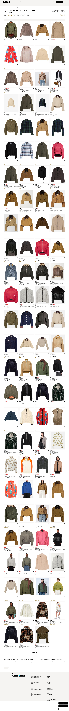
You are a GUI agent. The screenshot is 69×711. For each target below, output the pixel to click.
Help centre (48, 676)
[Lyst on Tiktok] (14, 673)
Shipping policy (49, 678)
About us (48, 677)
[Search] (20, 1)
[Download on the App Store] (15, 676)
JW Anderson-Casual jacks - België (36, 694)
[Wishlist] (53, 2)
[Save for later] (18, 40)
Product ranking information (51, 690)
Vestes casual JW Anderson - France (36, 689)
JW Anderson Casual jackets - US (36, 678)
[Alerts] (49, 2)
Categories (48, 693)
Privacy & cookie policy (50, 688)
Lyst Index (48, 695)
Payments (48, 681)
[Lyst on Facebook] (17, 673)
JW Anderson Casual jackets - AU (36, 676)
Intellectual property (50, 689)
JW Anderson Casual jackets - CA (36, 677)
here (42, 20)
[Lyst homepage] (7, 2)
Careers (48, 684)
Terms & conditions (49, 687)
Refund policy (49, 682)
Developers (48, 683)
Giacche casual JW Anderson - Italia (36, 690)
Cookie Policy (13, 708)
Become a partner (49, 694)
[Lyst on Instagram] (12, 673)
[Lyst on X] (15, 673)
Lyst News (48, 696)
